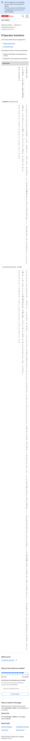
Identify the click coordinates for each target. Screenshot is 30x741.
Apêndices (17, 25)
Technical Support (6, 727)
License (9, 738)
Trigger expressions (9, 43)
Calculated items (8, 46)
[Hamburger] (27, 16)
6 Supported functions (8, 27)
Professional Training (22, 727)
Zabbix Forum (20, 730)
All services (4, 730)
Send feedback (15, 694)
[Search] (23, 16)
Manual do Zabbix (6, 25)
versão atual (9, 10)
